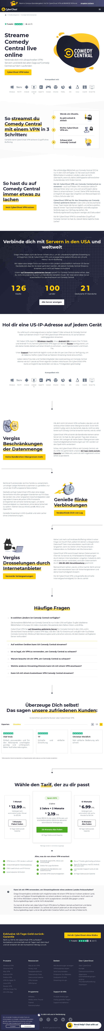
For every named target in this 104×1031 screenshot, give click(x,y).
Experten (5, 724)
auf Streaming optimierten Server (36, 272)
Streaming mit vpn (60, 980)
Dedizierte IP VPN (60, 977)
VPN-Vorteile (33, 980)
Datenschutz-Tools (35, 974)
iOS (67, 341)
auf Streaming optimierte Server (42, 629)
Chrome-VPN (8, 968)
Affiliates (31, 997)
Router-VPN (7, 986)
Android (62, 341)
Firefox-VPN (7, 977)
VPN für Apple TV (9, 980)
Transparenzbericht (35, 971)
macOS (49, 341)
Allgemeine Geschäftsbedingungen (87, 976)
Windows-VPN (8, 966)
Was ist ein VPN (34, 966)
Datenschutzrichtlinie (86, 971)
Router (70, 344)
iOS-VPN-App (8, 992)
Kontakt (81, 968)
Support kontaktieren (61, 1002)
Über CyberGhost (85, 966)
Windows (41, 341)
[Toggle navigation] (99, 9)
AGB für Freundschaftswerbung (87, 981)
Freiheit (31, 1002)
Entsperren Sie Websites (62, 974)
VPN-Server (32, 983)
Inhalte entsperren (13, 15)
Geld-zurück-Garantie (35, 977)
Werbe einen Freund (35, 1000)
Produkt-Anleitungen (61, 997)
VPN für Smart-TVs (10, 989)
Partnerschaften (34, 1005)
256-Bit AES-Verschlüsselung (71, 563)
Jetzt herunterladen (61, 971)
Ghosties (17, 724)
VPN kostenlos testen (61, 968)
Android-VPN (7, 974)
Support (24, 353)
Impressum (83, 985)
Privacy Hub (32, 968)
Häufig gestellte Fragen (62, 1000)
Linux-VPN (7, 983)
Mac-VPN (6, 971)
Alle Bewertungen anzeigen (63, 966)
